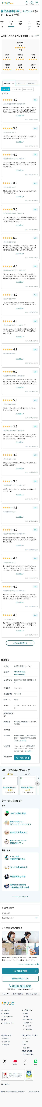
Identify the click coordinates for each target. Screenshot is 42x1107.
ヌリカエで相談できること (27, 964)
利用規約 (3, 1020)
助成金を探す (6, 1041)
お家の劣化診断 (27, 1019)
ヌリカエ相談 (27, 1026)
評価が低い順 (28, 89)
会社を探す (5, 1038)
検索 (27, 4)
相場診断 (25, 1013)
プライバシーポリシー (7, 1023)
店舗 (24, 1044)
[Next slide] (37, 783)
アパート (25, 1041)
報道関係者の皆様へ (20, 1091)
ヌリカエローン (27, 1022)
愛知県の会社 (6, 913)
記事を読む (5, 1044)
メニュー (37, 4)
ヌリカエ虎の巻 (27, 1029)
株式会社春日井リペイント (17, 11)
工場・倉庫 (26, 1048)
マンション (26, 1038)
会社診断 (25, 1016)
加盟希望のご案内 (28, 1054)
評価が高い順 (16, 89)
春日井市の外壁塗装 (31, 994)
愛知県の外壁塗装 (17, 994)
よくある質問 (5, 1013)
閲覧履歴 (32, 4)
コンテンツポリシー (7, 1017)
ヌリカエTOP (5, 994)
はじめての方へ (5, 1010)
